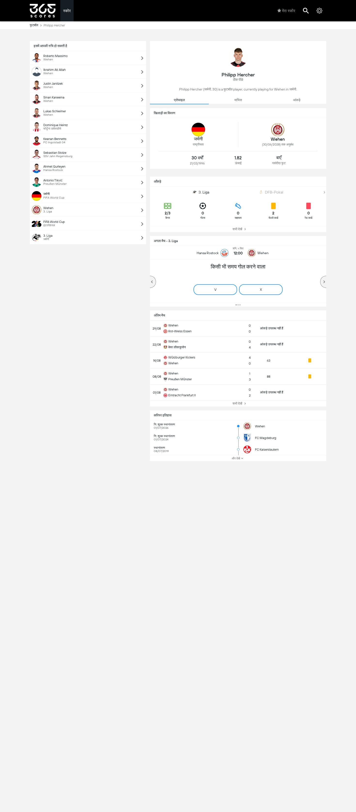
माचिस (238, 100)
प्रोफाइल (179, 100)
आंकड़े (297, 100)
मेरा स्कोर (288, 10)
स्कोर (67, 10)
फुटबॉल (34, 25)
